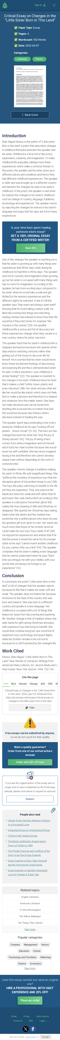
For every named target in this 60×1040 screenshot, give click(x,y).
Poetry (39, 59)
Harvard (23, 683)
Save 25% (30, 247)
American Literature (30, 903)
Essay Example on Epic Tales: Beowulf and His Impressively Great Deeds (27, 862)
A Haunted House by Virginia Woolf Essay (29, 830)
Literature (22, 59)
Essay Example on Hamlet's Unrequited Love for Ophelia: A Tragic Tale (27, 872)
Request (30, 799)
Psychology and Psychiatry (22, 957)
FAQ (31, 1021)
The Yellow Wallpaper (30, 916)
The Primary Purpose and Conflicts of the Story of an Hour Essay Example (29, 853)
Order (14, 1016)
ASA (43, 683)
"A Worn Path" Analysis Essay (22, 835)
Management (30, 944)
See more (30, 929)
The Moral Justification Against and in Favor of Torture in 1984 (27, 843)
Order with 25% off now (30, 762)
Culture (36, 951)
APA (6, 683)
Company (15, 944)
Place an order (30, 1000)
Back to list (31, 114)
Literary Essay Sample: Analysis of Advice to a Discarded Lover (29, 822)
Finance (22, 963)
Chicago (34, 683)
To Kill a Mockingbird (30, 910)
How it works (42, 1016)
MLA (13, 683)
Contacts (17, 1021)
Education (24, 951)
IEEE (50, 683)
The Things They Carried (30, 922)
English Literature (30, 897)
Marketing (45, 957)
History (45, 944)
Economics (35, 963)
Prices (26, 1016)
